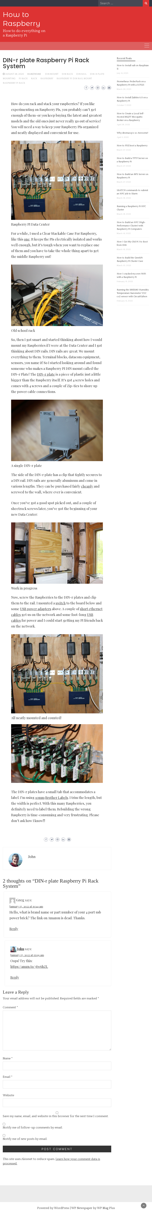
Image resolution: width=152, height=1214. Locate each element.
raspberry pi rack (14, 83)
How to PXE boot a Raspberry (132, 145)
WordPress (61, 1208)
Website (8, 1095)
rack (34, 78)
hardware (34, 74)
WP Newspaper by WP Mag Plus (93, 1208)
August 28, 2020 (14, 74)
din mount (51, 74)
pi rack (23, 78)
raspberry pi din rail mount (74, 78)
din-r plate (97, 74)
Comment (10, 1007)
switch (61, 603)
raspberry (46, 78)
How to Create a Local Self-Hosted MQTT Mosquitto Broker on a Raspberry (130, 116)
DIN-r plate (46, 374)
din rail (81, 74)
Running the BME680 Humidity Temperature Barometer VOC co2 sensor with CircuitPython (133, 293)
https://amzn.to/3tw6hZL (29, 966)
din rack (67, 74)
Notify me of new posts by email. (25, 1139)
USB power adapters (35, 609)
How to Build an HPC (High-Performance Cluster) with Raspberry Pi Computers (131, 225)
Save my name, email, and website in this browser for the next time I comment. (55, 1116)
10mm (39, 797)
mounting (9, 78)
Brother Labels (56, 797)
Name (8, 1058)
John (32, 856)
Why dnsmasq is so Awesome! (132, 133)
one (27, 239)
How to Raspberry (21, 19)
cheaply (87, 486)
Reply (13, 929)
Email (7, 1077)
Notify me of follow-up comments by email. (33, 1127)
